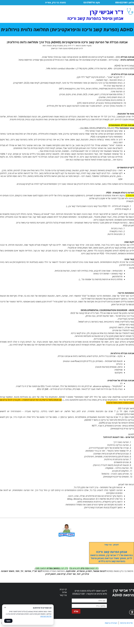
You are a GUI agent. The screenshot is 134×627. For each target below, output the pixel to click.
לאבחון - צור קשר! (111, 544)
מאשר (8, 621)
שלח (76, 611)
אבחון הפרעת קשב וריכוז (111, 552)
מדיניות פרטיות (126, 623)
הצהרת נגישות (111, 623)
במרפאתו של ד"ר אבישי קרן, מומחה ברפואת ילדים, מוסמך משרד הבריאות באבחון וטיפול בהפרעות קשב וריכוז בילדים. (111, 558)
